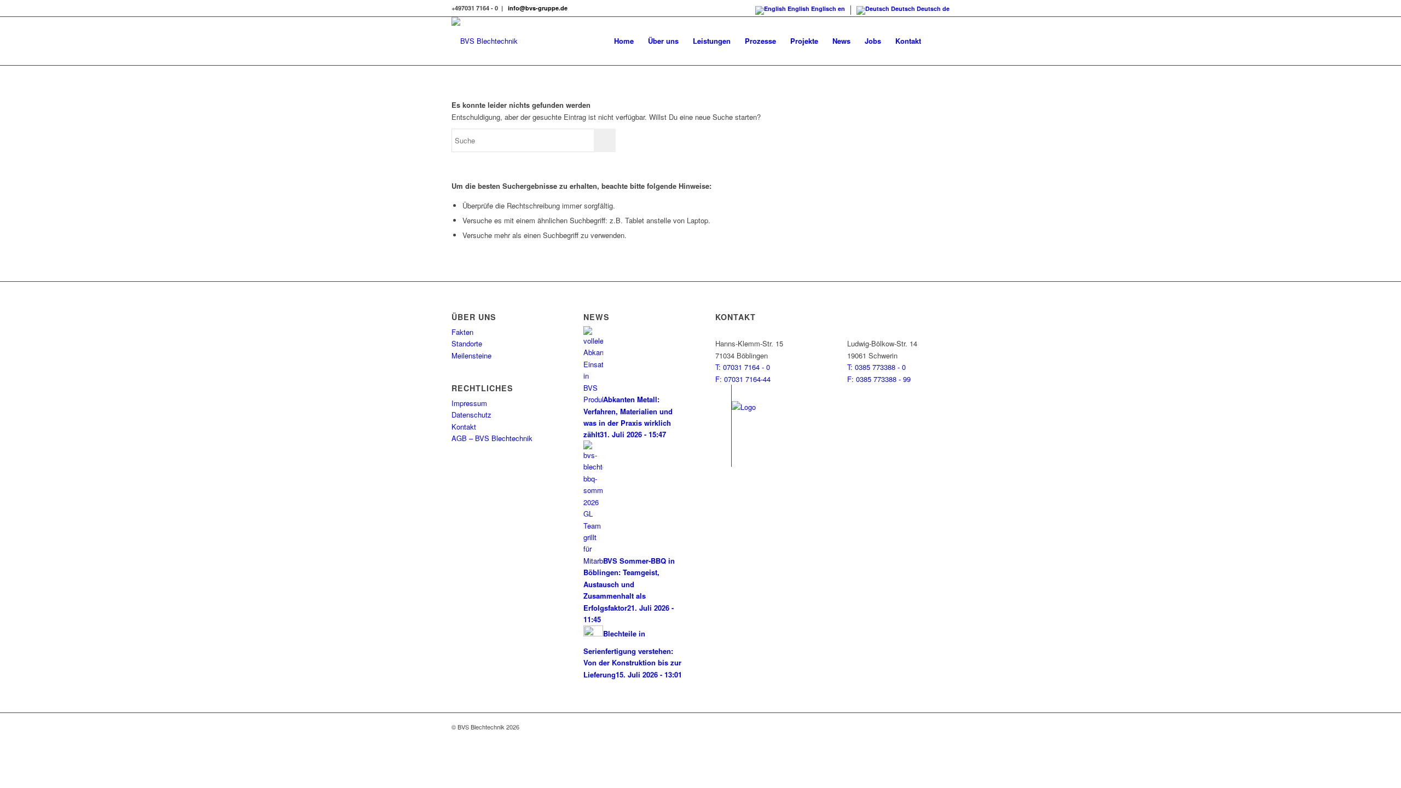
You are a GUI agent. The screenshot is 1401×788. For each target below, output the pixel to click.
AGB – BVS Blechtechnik (491, 438)
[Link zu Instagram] (723, 409)
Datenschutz (471, 414)
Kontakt (463, 426)
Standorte (466, 343)
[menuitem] (624, 41)
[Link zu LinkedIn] (723, 458)
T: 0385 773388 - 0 (876, 367)
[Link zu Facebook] (723, 393)
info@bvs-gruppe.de (538, 8)
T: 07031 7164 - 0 (742, 367)
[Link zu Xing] (723, 442)
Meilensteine (471, 355)
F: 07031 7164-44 (743, 379)
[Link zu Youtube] (723, 426)
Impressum (469, 403)
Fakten (462, 332)
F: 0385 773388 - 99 (879, 379)
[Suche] (939, 41)
